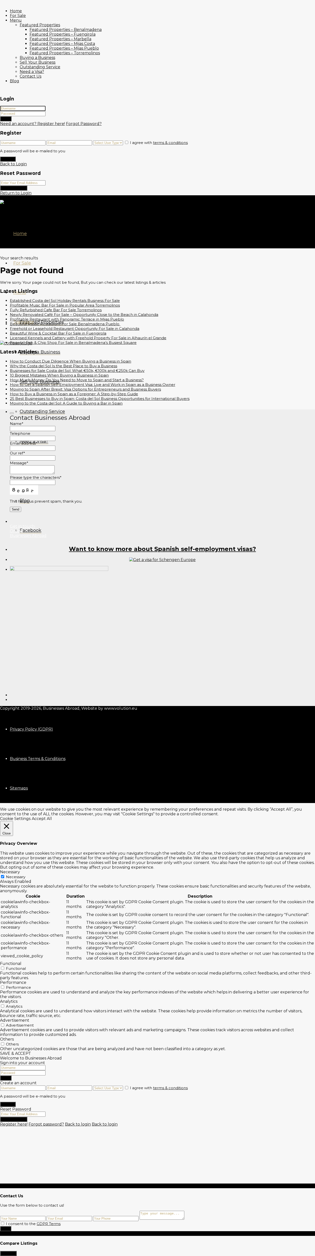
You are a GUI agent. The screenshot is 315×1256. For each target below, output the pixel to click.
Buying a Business (37, 57)
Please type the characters (36, 477)
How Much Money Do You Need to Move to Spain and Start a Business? (77, 380)
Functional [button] (10, 963)
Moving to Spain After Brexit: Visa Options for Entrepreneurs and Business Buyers (85, 389)
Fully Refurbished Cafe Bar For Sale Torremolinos (56, 310)
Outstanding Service (40, 67)
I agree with (159, 142)
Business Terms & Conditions (37, 758)
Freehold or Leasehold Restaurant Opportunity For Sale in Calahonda (74, 328)
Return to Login (16, 193)
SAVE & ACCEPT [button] (15, 1053)
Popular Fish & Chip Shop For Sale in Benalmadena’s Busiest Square (73, 342)
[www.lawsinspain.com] (162, 559)
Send (5, 1228)
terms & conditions (170, 142)
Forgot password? (46, 1124)
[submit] (12, 413)
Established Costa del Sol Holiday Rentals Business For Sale (65, 300)
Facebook (30, 530)
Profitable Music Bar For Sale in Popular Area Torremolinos (65, 305)
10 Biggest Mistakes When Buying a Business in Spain (59, 375)
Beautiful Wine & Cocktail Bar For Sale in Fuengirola (58, 333)
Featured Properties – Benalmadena (66, 29)
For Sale (18, 15)
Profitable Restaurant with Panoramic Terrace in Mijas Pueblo (67, 319)
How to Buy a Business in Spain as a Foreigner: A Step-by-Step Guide (74, 394)
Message (19, 463)
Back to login (78, 1124)
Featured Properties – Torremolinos (65, 53)
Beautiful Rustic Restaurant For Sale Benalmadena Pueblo (65, 324)
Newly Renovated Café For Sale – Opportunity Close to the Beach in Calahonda (84, 314)
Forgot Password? (84, 123)
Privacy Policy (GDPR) (31, 729)
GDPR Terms (49, 1223)
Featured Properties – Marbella (60, 39)
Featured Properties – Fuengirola (62, 34)
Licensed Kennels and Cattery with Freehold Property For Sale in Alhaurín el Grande (88, 338)
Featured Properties (40, 25)
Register (8, 159)
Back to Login (13, 164)
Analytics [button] (8, 1001)
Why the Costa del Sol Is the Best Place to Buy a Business (63, 366)
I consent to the (33, 1223)
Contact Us (30, 76)
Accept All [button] (42, 818)
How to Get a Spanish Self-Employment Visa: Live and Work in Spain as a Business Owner (92, 384)
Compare (8, 1253)
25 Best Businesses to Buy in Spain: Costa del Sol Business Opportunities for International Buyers (99, 398)
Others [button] (7, 1039)
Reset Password (13, 188)
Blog (14, 81)
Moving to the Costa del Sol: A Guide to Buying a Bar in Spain (66, 403)
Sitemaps (19, 788)
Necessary (15, 877)
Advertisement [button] (14, 1020)
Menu (16, 20)
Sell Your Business (37, 62)
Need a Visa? (32, 71)
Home (16, 11)
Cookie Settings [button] (15, 818)
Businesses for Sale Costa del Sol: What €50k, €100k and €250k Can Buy (77, 370)
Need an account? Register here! (32, 123)
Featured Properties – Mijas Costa (62, 43)
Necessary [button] (10, 872)
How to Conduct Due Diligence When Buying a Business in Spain (70, 361)
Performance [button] (13, 982)
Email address (23, 443)
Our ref (17, 453)
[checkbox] (2, 1223)
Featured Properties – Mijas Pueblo (64, 48)
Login (6, 119)
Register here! (14, 1124)
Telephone (20, 433)
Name (16, 423)
